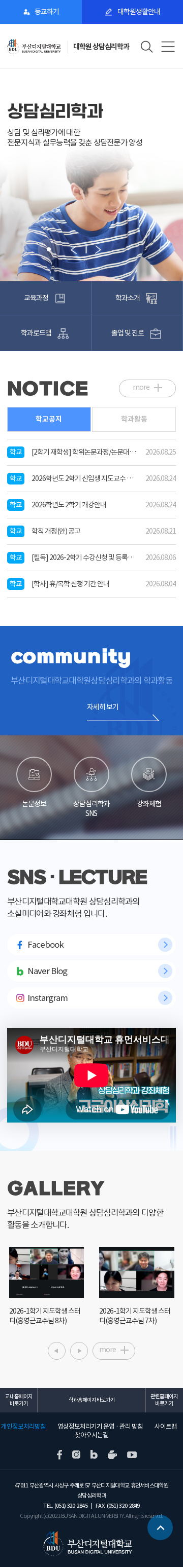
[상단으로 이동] (160, 1524)
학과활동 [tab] (134, 419)
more (141, 387)
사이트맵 (166, 1427)
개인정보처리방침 (23, 1427)
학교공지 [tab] (49, 419)
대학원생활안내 (138, 11)
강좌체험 (149, 803)
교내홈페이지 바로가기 (19, 1400)
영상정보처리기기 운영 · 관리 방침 (100, 1427)
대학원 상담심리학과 (101, 46)
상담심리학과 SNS (91, 808)
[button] (25, 249)
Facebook (45, 944)
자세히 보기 (102, 707)
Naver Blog (47, 971)
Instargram (47, 997)
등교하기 (47, 11)
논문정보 (34, 803)
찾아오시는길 (91, 1435)
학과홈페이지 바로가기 (92, 1400)
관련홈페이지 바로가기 (164, 1400)
